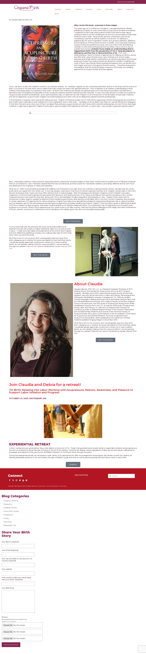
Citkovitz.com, (32, 246)
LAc (97, 289)
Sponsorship (81, 475)
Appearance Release (9, 621)
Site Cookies (63, 486)
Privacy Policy (42, 486)
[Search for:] (121, 476)
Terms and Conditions (53, 486)
